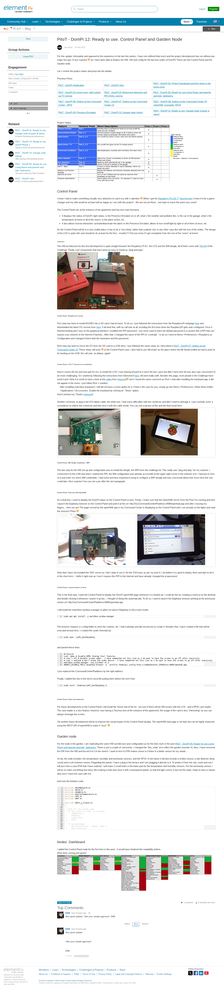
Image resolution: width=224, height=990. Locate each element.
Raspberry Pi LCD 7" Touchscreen (175, 198)
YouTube (206, 973)
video (109, 379)
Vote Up (66, 956)
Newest (145, 924)
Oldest (127, 924)
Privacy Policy (105, 974)
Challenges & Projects (91, 970)
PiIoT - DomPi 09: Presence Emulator (77, 112)
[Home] (18, 9)
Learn (55, 970)
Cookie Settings (164, 974)
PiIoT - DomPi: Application (71, 85)
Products (111, 970)
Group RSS (28, 56)
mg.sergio (19, 74)
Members (44, 970)
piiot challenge (20, 108)
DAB (68, 913)
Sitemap (149, 974)
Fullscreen (210, 615)
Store (122, 970)
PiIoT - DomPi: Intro (114, 85)
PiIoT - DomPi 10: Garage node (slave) (123, 112)
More (11, 28)
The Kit (202, 246)
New (213, 29)
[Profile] (215, 22)
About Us (43, 974)
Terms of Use (88, 974)
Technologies (69, 970)
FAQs (76, 974)
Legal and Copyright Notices (128, 974)
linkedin (201, 973)
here (197, 323)
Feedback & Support (61, 974)
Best (136, 924)
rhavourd (121, 379)
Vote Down (71, 956)
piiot (15, 104)
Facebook (196, 973)
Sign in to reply (64, 903)
